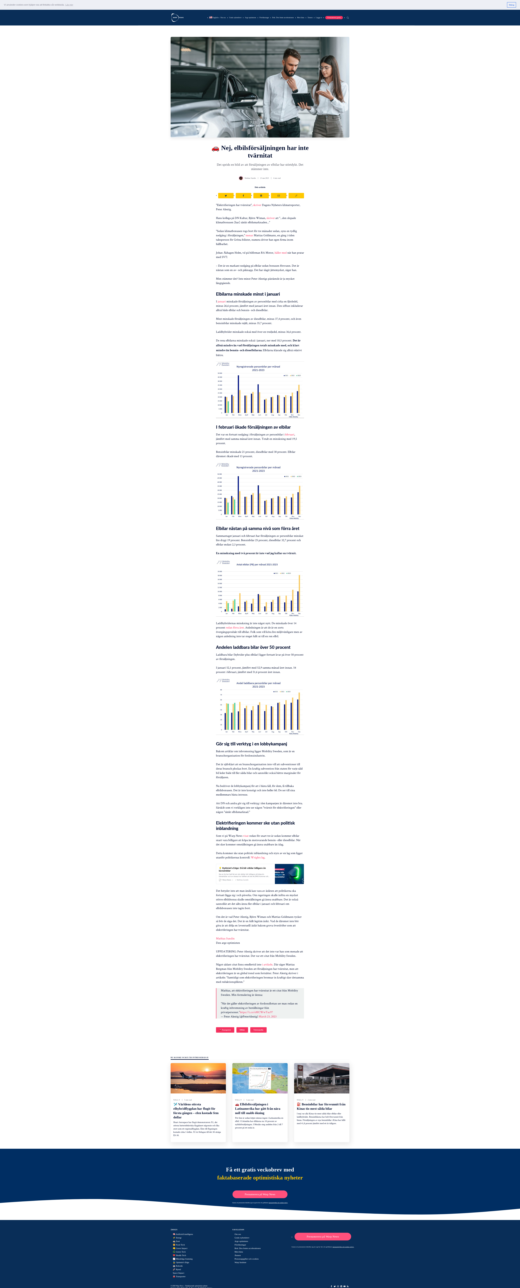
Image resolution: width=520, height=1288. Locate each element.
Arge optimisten (250, 17)
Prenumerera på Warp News (260, 1194)
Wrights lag (258, 857)
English (213, 17)
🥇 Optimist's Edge (181, 1262)
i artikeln (267, 964)
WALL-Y (176, 1100)
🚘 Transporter (225, 1030)
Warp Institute (240, 1262)
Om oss (223, 17)
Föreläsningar (264, 17)
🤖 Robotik (178, 1266)
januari (222, 301)
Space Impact (178, 1273)
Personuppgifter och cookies (247, 1259)
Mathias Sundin (250, 178)
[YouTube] (344, 1286)
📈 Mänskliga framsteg (183, 1259)
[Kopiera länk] (296, 195)
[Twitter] (334, 1286)
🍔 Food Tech (179, 1245)
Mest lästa (300, 17)
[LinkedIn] (341, 1286)
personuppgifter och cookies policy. (278, 1202)
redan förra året (235, 627)
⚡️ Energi (177, 1238)
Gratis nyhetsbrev (235, 17)
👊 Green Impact (180, 1248)
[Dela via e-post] (278, 195)
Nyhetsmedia (258, 1030)
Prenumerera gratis (334, 17)
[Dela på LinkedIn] (261, 195)
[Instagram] (338, 1286)
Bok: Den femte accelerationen (283, 17)
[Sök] (347, 17)
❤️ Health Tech (179, 1255)
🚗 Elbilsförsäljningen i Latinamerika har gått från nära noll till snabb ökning (257, 1109)
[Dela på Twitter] (226, 195)
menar (249, 235)
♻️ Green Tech (179, 1252)
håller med (281, 252)
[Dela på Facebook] (243, 195)
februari (289, 434)
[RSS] (347, 1286)
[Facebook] (331, 1286)
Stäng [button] (511, 5)
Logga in (319, 17)
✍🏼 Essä (176, 1241)
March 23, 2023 (268, 1016)
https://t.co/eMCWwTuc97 (256, 1012)
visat (246, 836)
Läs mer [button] (69, 5)
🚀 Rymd (177, 1269)
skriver (257, 205)
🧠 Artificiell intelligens (183, 1234)
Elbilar (242, 1030)
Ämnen (310, 17)
